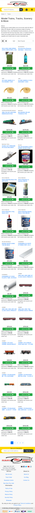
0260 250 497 (9, 466)
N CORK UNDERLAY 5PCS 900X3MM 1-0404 (25, 81)
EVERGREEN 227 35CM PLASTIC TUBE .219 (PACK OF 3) (9, 278)
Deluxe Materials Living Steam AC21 (8, 212)
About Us (26, 474)
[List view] (6, 41)
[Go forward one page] (22, 442)
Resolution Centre (8, 480)
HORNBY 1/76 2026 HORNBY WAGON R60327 (9, 343)
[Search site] (21, 9)
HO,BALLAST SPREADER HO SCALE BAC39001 (8, 146)
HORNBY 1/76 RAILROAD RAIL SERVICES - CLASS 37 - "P (25, 410)
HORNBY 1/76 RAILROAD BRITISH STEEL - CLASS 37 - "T (25, 376)
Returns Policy (9, 494)
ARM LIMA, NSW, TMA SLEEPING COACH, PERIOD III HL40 (25, 310)
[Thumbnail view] (2, 41)
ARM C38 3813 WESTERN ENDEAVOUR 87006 (9, 113)
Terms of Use (8, 488)
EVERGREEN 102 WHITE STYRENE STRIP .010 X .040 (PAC (24, 245)
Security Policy (9, 497)
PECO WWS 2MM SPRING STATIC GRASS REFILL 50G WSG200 (9, 50)
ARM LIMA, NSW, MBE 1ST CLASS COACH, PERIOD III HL (25, 277)
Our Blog (26, 477)
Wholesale (8, 500)
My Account (9, 474)
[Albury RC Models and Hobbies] (17, 3)
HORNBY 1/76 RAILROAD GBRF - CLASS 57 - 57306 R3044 (9, 410)
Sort (14, 41)
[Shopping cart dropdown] (27, 9)
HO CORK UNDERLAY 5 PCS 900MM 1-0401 (8, 81)
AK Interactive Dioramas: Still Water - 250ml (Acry (24, 49)
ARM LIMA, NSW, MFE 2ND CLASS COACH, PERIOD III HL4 (9, 310)
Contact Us (26, 480)
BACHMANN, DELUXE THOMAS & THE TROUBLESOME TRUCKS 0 (25, 114)
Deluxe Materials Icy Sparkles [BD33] (23, 180)
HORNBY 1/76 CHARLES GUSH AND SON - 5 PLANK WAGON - (25, 344)
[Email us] (22, 467)
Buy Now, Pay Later (9, 483)
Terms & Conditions (26, 503)
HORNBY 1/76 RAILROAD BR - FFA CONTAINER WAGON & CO (8, 376)
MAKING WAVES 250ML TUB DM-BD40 (8, 244)
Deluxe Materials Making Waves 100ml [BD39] (24, 212)
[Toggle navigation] (32, 9)
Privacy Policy (9, 491)
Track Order (9, 477)
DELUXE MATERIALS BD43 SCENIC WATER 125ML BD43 (25, 148)
